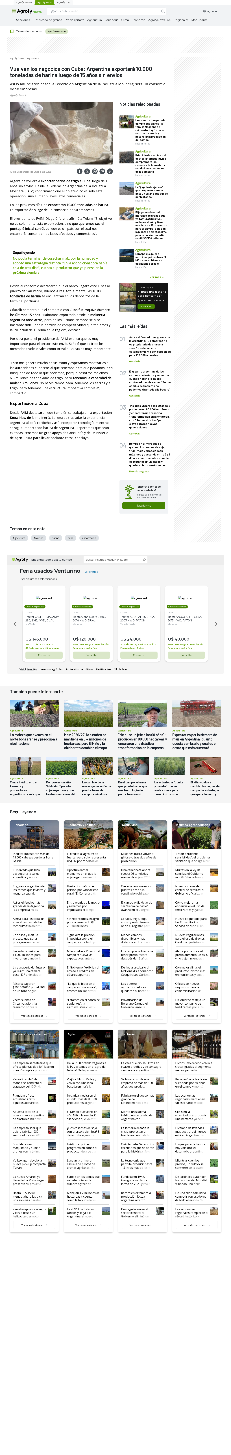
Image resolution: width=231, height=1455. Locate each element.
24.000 (134, 639)
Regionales (181, 20)
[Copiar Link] (110, 171)
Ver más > (157, 277)
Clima (125, 20)
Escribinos (146, 306)
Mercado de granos (49, 20)
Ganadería (111, 20)
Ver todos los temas (32, 1015)
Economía (138, 20)
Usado (28, 612)
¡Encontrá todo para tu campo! (52, 559)
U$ (28, 639)
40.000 (182, 639)
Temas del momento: (29, 31)
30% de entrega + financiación (43, 648)
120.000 (88, 639)
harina (55, 538)
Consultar (44, 655)
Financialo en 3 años (85, 648)
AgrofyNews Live (159, 20)
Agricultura (94, 20)
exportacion (89, 538)
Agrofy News (17, 58)
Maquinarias (199, 20)
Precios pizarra (74, 20)
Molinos (38, 538)
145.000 (40, 639)
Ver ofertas (91, 571)
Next (216, 624)
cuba (70, 538)
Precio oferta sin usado (39, 644)
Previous (14, 624)
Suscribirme (143, 505)
